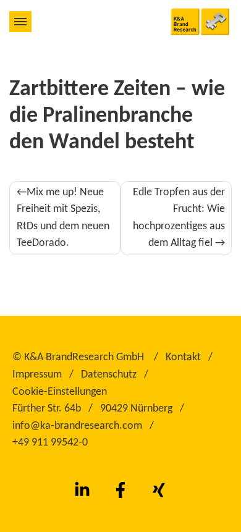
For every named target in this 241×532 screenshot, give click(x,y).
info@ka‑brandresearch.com (77, 426)
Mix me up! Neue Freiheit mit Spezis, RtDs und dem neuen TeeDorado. (63, 218)
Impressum (37, 375)
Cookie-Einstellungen (59, 392)
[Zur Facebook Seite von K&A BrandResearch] (120, 490)
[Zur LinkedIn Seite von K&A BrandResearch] (82, 490)
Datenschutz (109, 375)
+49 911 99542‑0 (50, 443)
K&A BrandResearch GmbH (84, 357)
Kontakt (183, 357)
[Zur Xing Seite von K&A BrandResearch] (159, 490)
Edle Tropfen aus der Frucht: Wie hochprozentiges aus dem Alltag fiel (179, 218)
